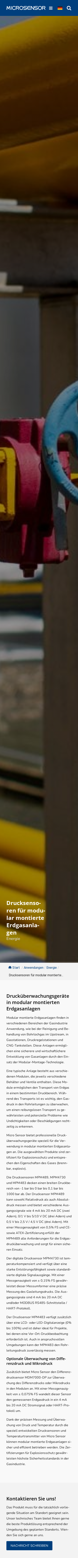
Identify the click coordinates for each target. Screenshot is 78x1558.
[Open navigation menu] (50, 8)
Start (16, 968)
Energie (13, 938)
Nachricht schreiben (29, 1546)
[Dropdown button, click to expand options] (60, 8)
